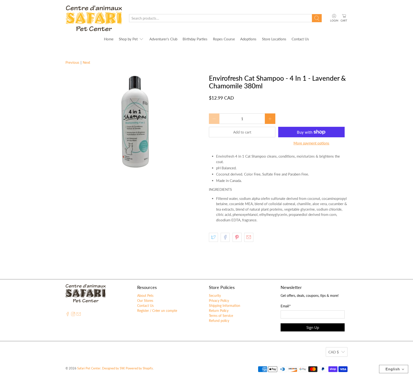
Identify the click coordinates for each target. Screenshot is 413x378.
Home (109, 39)
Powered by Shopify (139, 368)
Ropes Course (224, 39)
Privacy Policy (219, 300)
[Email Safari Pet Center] (78, 315)
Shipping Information (224, 305)
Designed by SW (113, 368)
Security (215, 295)
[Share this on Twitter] (213, 237)
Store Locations (274, 39)
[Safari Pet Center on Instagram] (73, 315)
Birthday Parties (195, 39)
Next (86, 62)
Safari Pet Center (89, 368)
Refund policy (219, 321)
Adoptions (248, 39)
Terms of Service (221, 316)
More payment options (311, 143)
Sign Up (312, 327)
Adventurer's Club (163, 39)
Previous (72, 62)
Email (286, 306)
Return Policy (218, 311)
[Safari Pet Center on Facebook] (67, 315)
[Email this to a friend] (248, 237)
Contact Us (300, 39)
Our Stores (145, 300)
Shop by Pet (128, 39)
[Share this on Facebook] (225, 237)
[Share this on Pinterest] (237, 237)
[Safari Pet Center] (94, 18)
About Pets (145, 295)
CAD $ (333, 352)
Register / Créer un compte (157, 311)
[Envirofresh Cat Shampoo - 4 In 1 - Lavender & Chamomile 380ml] (134, 121)
